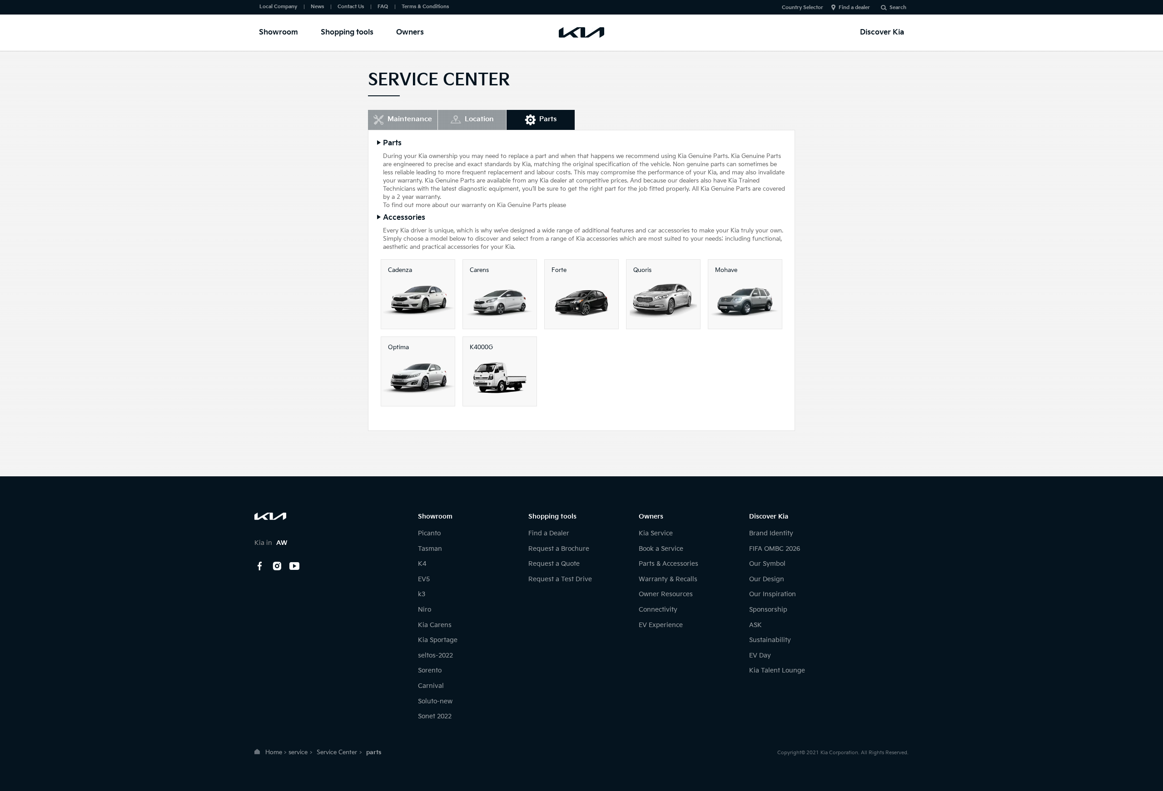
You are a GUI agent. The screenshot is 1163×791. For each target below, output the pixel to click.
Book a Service (661, 549)
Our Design (766, 579)
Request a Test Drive (560, 579)
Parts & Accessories (668, 564)
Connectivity (658, 609)
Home (273, 752)
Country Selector (802, 7)
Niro (424, 609)
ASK (755, 625)
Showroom (278, 32)
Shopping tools (347, 32)
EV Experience (661, 625)
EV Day (760, 655)
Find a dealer (854, 7)
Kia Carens (435, 625)
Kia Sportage (437, 640)
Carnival (431, 686)
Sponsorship (768, 609)
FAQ (383, 7)
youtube (294, 566)
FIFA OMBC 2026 (774, 549)
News (317, 7)
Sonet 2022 (435, 716)
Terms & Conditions (425, 7)
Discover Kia (882, 32)
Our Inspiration (772, 594)
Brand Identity (771, 533)
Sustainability (770, 640)
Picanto (429, 533)
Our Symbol (767, 564)
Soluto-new (435, 701)
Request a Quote (554, 564)
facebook (259, 566)
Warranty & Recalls (668, 579)
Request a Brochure (558, 549)
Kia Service (656, 533)
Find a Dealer (548, 533)
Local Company (278, 7)
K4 (422, 564)
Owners (410, 32)
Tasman (430, 549)
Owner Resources (666, 594)
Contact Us (351, 7)
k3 (421, 594)
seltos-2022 (435, 655)
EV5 (424, 579)
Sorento (430, 670)
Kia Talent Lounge (777, 670)
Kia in (270, 543)
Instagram (277, 566)
